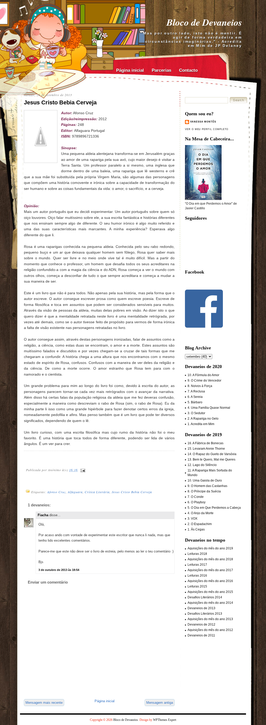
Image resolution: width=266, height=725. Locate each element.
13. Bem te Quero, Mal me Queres (211, 459)
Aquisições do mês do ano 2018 (210, 559)
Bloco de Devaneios (204, 22)
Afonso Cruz (56, 492)
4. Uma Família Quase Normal (209, 408)
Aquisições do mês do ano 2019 (210, 548)
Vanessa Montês (203, 121)
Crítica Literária (97, 492)
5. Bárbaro (195, 402)
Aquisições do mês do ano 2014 (210, 603)
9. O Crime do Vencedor (204, 380)
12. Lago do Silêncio (202, 465)
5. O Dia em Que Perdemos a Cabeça (214, 507)
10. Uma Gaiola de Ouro (205, 480)
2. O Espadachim (200, 524)
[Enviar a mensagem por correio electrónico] (83, 470)
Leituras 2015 (197, 586)
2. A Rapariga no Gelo (203, 418)
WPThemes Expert (164, 720)
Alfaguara (75, 492)
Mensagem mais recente (44, 703)
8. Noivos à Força (200, 386)
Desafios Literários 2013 (205, 613)
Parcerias (161, 70)
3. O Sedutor (196, 413)
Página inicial (130, 70)
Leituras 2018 (197, 554)
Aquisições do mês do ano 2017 (210, 570)
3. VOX (192, 518)
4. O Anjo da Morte (201, 513)
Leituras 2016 (197, 575)
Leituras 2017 (197, 564)
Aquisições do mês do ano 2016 (210, 581)
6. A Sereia (195, 397)
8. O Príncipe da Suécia (204, 491)
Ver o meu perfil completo (206, 129)
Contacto (188, 70)
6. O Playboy (196, 502)
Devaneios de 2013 (201, 608)
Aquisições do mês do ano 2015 (210, 592)
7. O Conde (196, 497)
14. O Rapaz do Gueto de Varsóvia (212, 454)
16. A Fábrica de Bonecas (205, 443)
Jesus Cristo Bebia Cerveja (60, 102)
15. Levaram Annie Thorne (206, 448)
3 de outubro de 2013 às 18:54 (58, 569)
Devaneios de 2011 (201, 635)
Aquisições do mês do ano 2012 (210, 630)
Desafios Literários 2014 (205, 597)
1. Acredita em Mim (201, 424)
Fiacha (43, 515)
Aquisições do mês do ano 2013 (210, 619)
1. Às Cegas (196, 529)
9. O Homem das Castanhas (207, 486)
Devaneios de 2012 (201, 624)
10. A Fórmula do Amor (203, 375)
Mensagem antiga (159, 703)
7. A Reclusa (196, 391)
